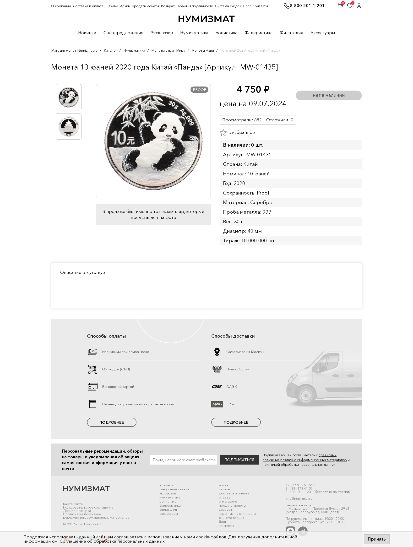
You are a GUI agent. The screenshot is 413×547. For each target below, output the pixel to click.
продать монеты (232, 505)
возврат (225, 509)
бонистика (167, 501)
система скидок (231, 517)
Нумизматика (194, 33)
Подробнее (111, 422)
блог (223, 522)
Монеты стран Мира (168, 50)
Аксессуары (322, 33)
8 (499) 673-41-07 (299, 488)
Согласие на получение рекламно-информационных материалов (96, 516)
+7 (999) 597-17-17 (300, 485)
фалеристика (170, 505)
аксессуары (168, 513)
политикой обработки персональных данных (299, 464)
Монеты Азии (202, 50)
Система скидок (228, 6)
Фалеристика (259, 33)
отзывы (225, 497)
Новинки (87, 33)
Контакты (260, 6)
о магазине (228, 501)
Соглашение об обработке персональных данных (112, 541)
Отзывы (112, 6)
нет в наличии (329, 95)
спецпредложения (174, 489)
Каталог (110, 50)
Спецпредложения (123, 33)
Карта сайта (73, 504)
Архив (125, 6)
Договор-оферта (77, 511)
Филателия (291, 33)
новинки (166, 485)
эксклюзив (167, 493)
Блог (247, 6)
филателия (168, 509)
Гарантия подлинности (195, 6)
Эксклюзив (162, 33)
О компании (61, 6)
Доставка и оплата (88, 6)
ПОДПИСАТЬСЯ (239, 459)
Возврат (168, 6)
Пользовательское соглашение (88, 507)
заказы (224, 489)
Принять (377, 539)
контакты (226, 526)
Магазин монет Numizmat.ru (74, 50)
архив (223, 485)
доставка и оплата (234, 493)
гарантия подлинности (237, 513)
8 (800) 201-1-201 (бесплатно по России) (318, 492)
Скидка (62, 77)
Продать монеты (145, 6)
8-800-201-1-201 (307, 6)
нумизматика (169, 497)
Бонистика (227, 33)
